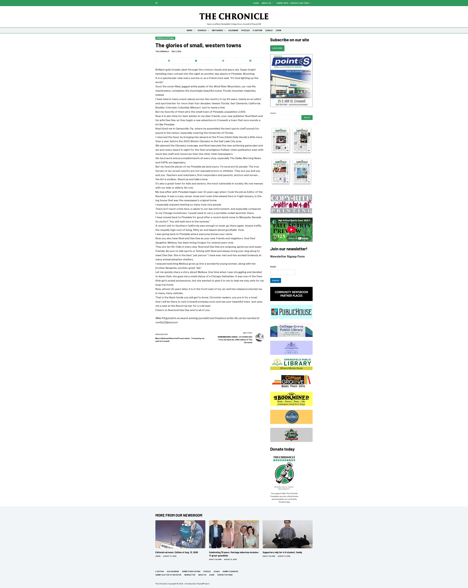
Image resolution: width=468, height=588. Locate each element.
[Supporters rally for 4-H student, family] (288, 534)
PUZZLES (245, 30)
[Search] (156, 3)
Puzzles (207, 571)
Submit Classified (230, 571)
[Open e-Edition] (291, 155)
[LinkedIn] (250, 61)
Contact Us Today (225, 575)
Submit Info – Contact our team (292, 3)
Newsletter (189, 575)
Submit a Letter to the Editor (168, 575)
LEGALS (269, 30)
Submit (275, 280)
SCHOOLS (202, 30)
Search (273, 113)
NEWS (189, 30)
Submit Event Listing (191, 571)
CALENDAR (233, 30)
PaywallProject (203, 584)
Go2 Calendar (173, 571)
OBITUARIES (217, 30)
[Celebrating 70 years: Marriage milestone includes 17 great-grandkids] (234, 534)
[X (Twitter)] (196, 61)
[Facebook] (169, 61)
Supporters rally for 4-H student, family (282, 552)
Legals (217, 571)
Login (256, 3)
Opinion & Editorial (165, 38)
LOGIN (278, 30)
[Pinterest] (223, 61)
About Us (266, 3)
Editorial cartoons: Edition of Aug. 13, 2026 (176, 552)
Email (273, 267)
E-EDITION (257, 30)
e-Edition (159, 571)
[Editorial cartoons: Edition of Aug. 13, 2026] (180, 534)
